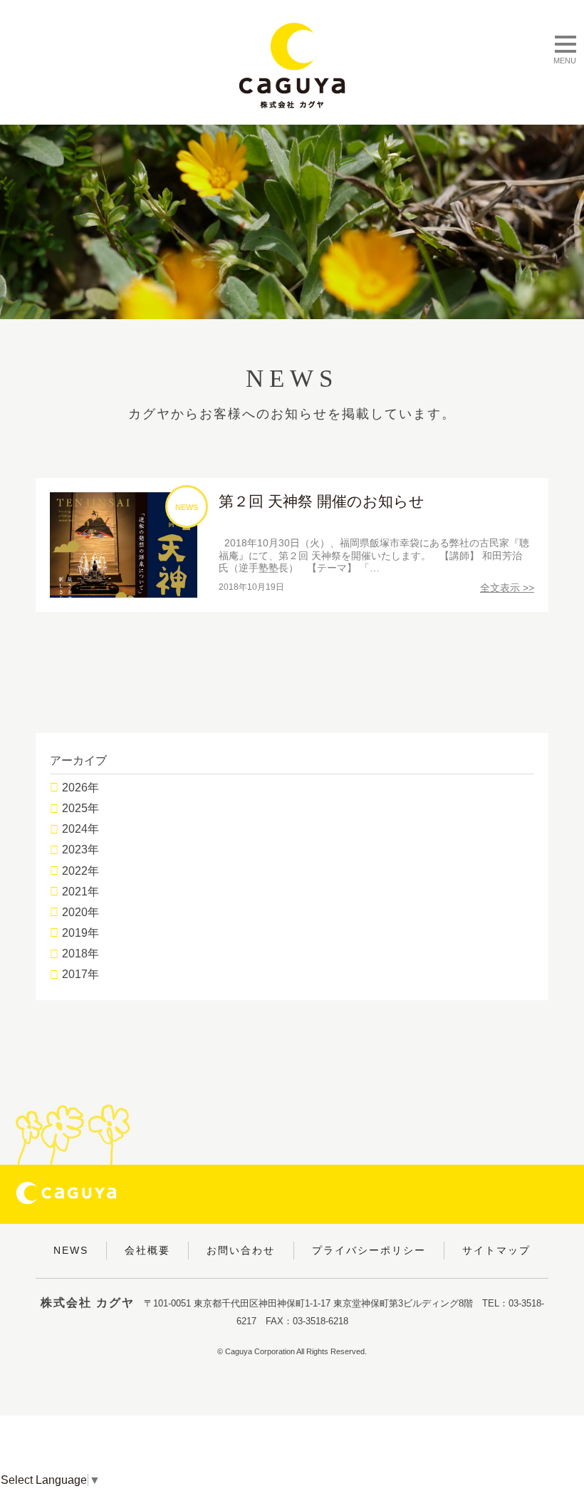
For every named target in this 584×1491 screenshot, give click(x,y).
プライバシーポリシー (369, 1250)
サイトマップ (496, 1250)
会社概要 (147, 1250)
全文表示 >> (507, 587)
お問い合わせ (241, 1250)
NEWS (70, 1250)
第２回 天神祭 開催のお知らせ (321, 501)
